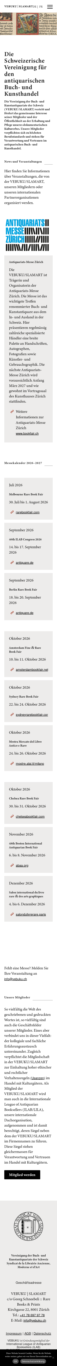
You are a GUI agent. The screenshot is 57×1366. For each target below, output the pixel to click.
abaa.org (22, 865)
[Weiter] (54, 24)
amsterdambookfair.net (32, 669)
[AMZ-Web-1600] (27, 235)
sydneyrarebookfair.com (33, 714)
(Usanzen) (37, 1078)
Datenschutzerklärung (33, 1361)
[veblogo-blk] (23, 6)
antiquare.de (24, 562)
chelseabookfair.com (30, 816)
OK (15, 1361)
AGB (27, 1333)
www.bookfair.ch (27, 433)
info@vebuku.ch (15, 979)
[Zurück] (3, 24)
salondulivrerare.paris (31, 914)
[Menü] (48, 6)
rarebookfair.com (28, 512)
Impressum (14, 1333)
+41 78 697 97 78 (32, 1315)
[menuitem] (48, 6)
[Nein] (53, 1357)
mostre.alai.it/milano (30, 763)
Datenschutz (42, 1333)
